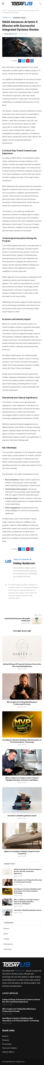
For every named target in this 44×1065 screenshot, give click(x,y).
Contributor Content (19, 18)
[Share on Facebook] (19, 61)
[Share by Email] (32, 61)
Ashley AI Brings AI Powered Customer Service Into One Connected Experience (27, 871)
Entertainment (7, 944)
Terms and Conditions (9, 1048)
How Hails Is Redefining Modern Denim (22, 816)
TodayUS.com (19, 971)
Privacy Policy (6, 1044)
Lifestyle (5, 939)
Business (5, 928)
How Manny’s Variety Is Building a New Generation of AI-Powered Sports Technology (27, 891)
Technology (6, 17)
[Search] (40, 4)
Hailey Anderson (9, 34)
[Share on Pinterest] (28, 61)
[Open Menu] (3, 3)
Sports (5, 934)
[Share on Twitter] (23, 61)
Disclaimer (5, 1040)
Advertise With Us (8, 1052)
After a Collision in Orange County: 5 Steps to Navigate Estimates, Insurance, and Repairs (26, 902)
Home (4, 10)
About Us (5, 1036)
